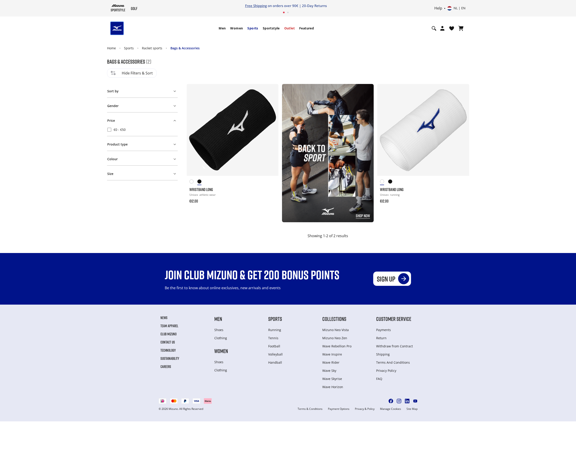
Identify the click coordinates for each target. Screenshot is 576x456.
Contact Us (167, 342)
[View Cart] (461, 28)
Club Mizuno (168, 334)
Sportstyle (271, 28)
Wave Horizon (332, 387)
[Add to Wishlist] (271, 92)
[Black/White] (201, 182)
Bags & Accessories (185, 48)
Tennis (273, 338)
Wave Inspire (332, 354)
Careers (165, 366)
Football (274, 346)
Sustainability (169, 358)
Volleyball (275, 354)
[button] (142, 90)
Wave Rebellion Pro (336, 346)
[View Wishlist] (451, 28)
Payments (383, 330)
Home (111, 48)
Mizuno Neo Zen (334, 338)
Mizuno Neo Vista (335, 330)
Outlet (289, 28)
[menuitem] (222, 28)
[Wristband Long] (232, 130)
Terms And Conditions (393, 362)
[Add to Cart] (271, 198)
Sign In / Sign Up (317, 6)
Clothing (220, 338)
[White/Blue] (193, 182)
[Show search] (434, 28)
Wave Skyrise (332, 379)
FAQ (379, 379)
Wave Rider (330, 362)
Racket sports (152, 48)
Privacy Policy (386, 370)
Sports (252, 28)
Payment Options (338, 409)
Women (236, 28)
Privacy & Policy (365, 409)
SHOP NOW (363, 215)
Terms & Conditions (310, 409)
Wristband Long (201, 189)
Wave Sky (329, 370)
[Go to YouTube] (415, 401)
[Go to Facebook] (391, 401)
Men (222, 28)
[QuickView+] (271, 104)
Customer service (393, 318)
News (163, 317)
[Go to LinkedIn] (407, 401)
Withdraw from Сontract (394, 346)
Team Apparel (169, 326)
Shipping (383, 354)
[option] (142, 129)
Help (438, 8)
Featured (306, 28)
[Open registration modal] (442, 28)
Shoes (218, 330)
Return (381, 338)
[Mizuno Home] (118, 7)
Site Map (412, 409)
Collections (334, 318)
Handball (275, 362)
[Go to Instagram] (399, 401)
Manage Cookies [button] (390, 409)
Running (274, 330)
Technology (168, 350)
